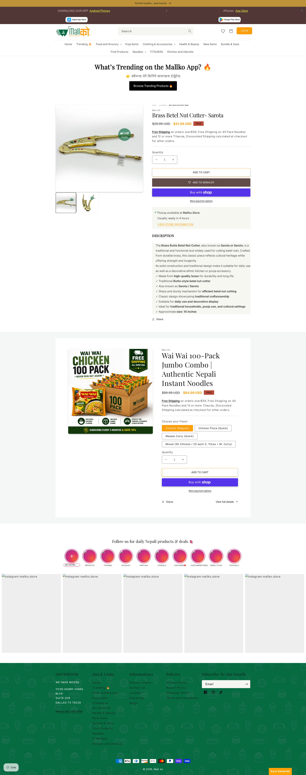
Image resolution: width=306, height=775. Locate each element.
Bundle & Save (103, 723)
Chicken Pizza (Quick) (213, 428)
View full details (225, 501)
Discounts (136, 698)
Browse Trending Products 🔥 (153, 86)
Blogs (133, 703)
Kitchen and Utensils (107, 743)
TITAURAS (99, 738)
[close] (302, 10)
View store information (175, 224)
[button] (108, 44)
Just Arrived (162, 105)
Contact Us (137, 687)
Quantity (157, 152)
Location (135, 692)
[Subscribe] (246, 684)
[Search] (190, 31)
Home (154, 105)
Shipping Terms (177, 692)
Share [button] (159, 319)
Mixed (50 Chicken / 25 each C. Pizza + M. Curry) (199, 444)
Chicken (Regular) (177, 428)
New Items (100, 718)
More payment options (201, 201)
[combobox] (156, 31)
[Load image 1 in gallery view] (66, 203)
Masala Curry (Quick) (180, 436)
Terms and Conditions (182, 698)
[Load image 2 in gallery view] (88, 203)
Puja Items (100, 698)
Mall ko (158, 769)
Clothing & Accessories (101, 705)
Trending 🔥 (101, 687)
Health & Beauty (104, 713)
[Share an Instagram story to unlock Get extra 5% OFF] (71, 556)
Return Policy (176, 687)
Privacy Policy (176, 682)
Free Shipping (161, 132)
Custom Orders (140, 682)
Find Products (102, 728)
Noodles (98, 733)
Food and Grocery (105, 692)
